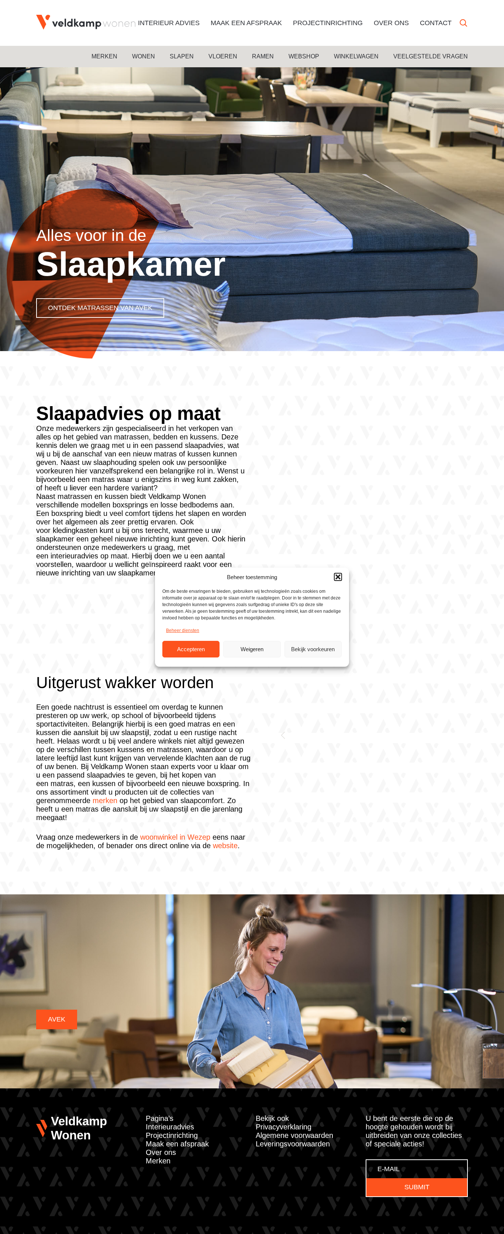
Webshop (304, 56)
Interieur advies (169, 23)
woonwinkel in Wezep (175, 837)
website (225, 846)
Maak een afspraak (246, 23)
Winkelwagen (356, 56)
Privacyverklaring (283, 1127)
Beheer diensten (182, 630)
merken (105, 800)
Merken (104, 56)
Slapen (182, 56)
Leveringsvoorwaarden (293, 1144)
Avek (56, 1019)
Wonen (143, 56)
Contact (436, 23)
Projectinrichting (328, 23)
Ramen (263, 56)
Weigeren (252, 649)
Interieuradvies (170, 1127)
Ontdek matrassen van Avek (100, 308)
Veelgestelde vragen (430, 56)
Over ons (391, 23)
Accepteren (191, 649)
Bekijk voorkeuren (313, 649)
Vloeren (222, 56)
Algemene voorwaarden (294, 1135)
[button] (338, 577)
